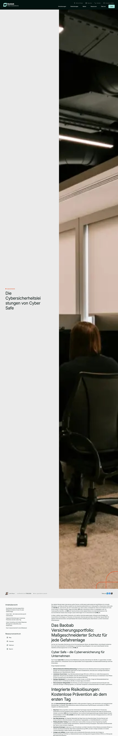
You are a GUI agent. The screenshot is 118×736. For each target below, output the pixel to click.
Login (111, 6)
